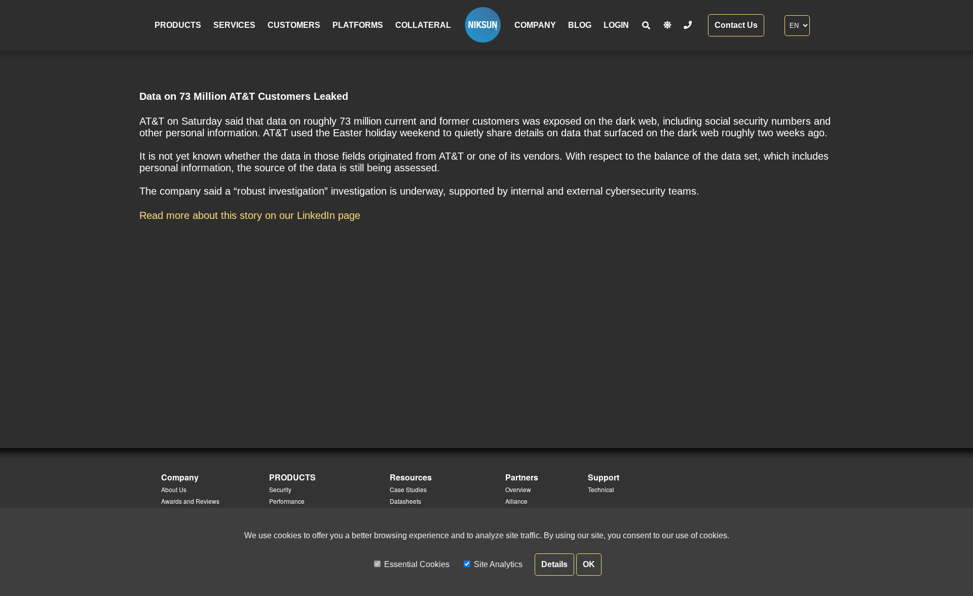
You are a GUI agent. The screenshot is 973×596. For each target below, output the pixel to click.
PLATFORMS (357, 25)
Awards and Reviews (190, 501)
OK (589, 564)
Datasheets (405, 501)
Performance (287, 501)
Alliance (516, 501)
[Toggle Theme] (667, 25)
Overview (518, 489)
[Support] (688, 25)
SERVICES (234, 25)
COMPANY (535, 25)
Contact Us (736, 25)
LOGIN (616, 25)
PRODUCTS (178, 25)
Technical (601, 489)
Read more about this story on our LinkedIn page (249, 215)
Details (554, 564)
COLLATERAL (423, 25)
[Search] (646, 25)
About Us (173, 489)
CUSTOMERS (294, 25)
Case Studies (408, 489)
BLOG (579, 25)
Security (280, 489)
